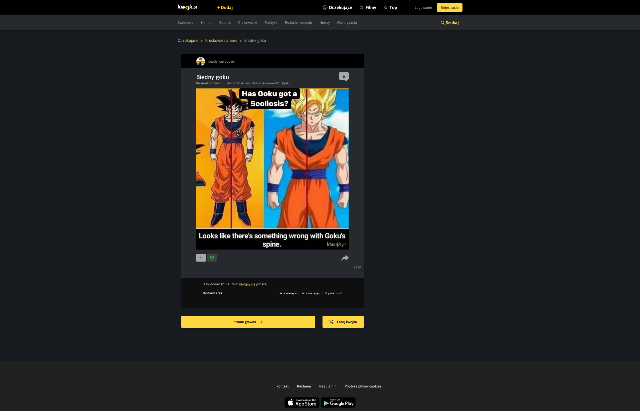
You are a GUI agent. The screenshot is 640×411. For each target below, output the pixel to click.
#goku (286, 83)
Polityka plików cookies (363, 386)
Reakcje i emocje (298, 23)
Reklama (304, 386)
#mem (257, 83)
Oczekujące (340, 7)
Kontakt (282, 386)
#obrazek (234, 83)
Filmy (371, 7)
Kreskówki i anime (221, 40)
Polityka (271, 23)
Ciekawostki (247, 23)
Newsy (325, 23)
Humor (206, 23)
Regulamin (327, 386)
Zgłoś (358, 266)
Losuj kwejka (347, 322)
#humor (246, 83)
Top (393, 7)
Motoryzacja (347, 23)
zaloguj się (246, 284)
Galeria (225, 23)
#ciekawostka (271, 83)
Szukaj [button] (452, 22)
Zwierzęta (186, 23)
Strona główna (245, 322)
